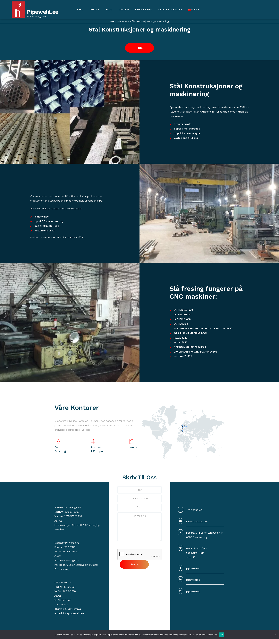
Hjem (80, 9)
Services (122, 21)
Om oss (94, 9)
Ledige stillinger (170, 9)
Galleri (124, 9)
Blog (109, 9)
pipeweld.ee (193, 568)
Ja (222, 634)
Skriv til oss (143, 9)
